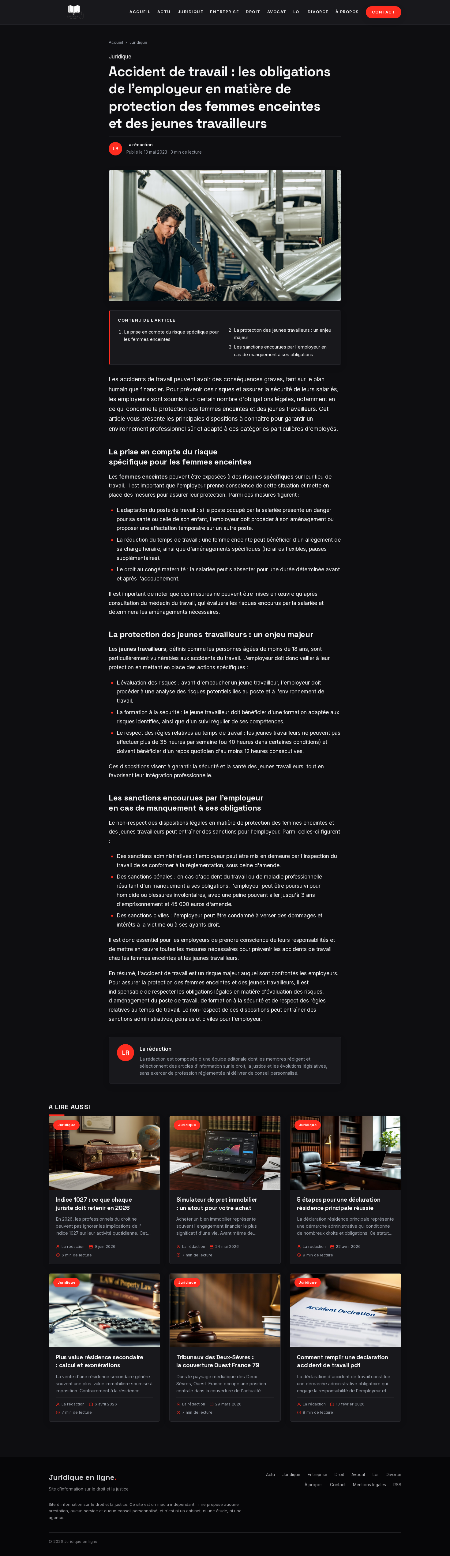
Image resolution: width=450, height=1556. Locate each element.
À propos (347, 11)
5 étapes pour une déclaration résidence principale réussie (339, 1203)
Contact (384, 12)
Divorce (318, 11)
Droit (253, 11)
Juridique (191, 11)
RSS (397, 1484)
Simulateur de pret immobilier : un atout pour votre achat (216, 1203)
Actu (164, 11)
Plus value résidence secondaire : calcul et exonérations (99, 1361)
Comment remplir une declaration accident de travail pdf (342, 1361)
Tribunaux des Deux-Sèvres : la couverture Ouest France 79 (217, 1361)
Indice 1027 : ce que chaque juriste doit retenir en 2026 (94, 1203)
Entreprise (224, 11)
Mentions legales (369, 1484)
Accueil (140, 11)
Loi (297, 11)
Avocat (277, 11)
